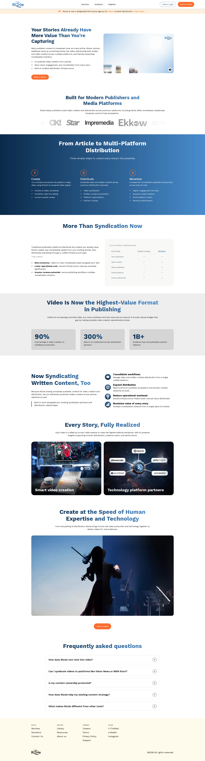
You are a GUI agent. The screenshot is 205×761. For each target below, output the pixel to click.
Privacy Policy (89, 736)
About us (61, 736)
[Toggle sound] (170, 69)
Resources (62, 732)
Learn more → (140, 11)
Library (60, 728)
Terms (86, 732)
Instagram (113, 736)
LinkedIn (112, 732)
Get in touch (102, 626)
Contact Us (37, 736)
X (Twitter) (113, 728)
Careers (87, 728)
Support (87, 740)
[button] (112, 4)
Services (35, 728)
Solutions (36, 732)
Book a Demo (40, 77)
